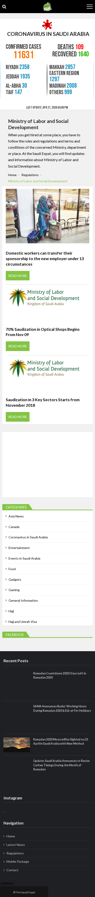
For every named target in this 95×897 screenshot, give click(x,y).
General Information (23, 600)
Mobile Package (17, 861)
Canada (14, 527)
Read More (17, 276)
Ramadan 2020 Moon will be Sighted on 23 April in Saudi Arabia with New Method (60, 741)
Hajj (11, 611)
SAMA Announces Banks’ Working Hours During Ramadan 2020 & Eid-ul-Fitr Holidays (62, 708)
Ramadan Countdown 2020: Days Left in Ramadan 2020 (59, 675)
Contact (12, 870)
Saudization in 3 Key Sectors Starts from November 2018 (43, 402)
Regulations (15, 853)
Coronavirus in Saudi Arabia (28, 537)
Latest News (15, 845)
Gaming (14, 590)
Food (12, 569)
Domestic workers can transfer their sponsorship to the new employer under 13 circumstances (45, 258)
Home (10, 836)
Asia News (16, 516)
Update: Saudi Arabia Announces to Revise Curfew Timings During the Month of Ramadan (61, 765)
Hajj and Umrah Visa (23, 622)
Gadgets (15, 579)
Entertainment (19, 548)
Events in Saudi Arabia (24, 558)
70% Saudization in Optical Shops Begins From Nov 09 (43, 332)
